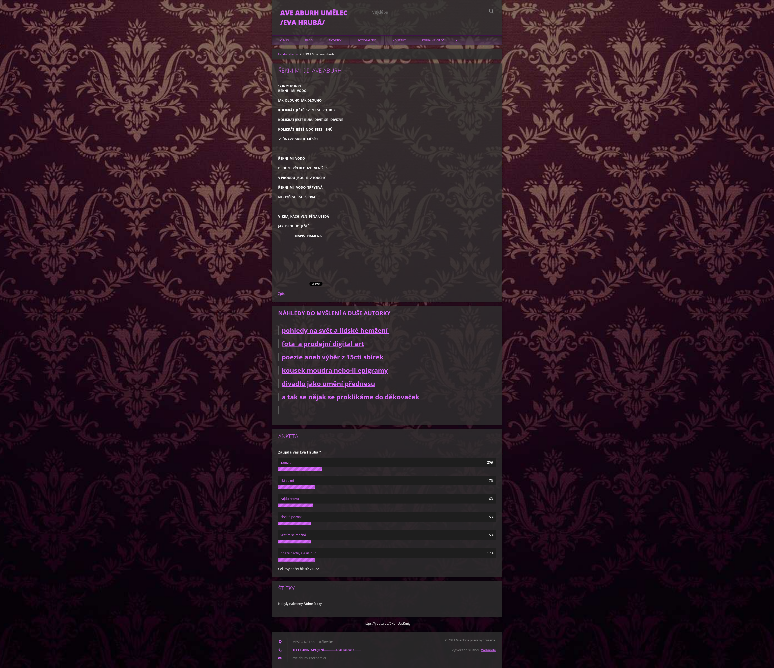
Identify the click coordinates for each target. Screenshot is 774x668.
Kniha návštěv (433, 40)
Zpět (281, 293)
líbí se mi (287, 480)
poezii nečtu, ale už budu (299, 553)
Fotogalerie (367, 40)
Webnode (488, 650)
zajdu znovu (290, 498)
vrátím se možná (293, 535)
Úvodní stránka (288, 54)
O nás (284, 40)
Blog (309, 40)
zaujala (286, 462)
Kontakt (399, 40)
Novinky (335, 40)
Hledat (491, 11)
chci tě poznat (291, 517)
